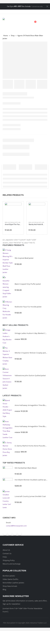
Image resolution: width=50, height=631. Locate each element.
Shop (13, 35)
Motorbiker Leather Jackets (13, 582)
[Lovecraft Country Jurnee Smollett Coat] (8, 499)
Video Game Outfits (10, 579)
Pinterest (15, 533)
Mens (20, 222)
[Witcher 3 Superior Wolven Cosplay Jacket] (8, 356)
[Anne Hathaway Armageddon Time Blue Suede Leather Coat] (8, 429)
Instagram (20, 533)
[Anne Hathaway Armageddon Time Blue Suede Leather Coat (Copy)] (8, 408)
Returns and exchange (11, 564)
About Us (6, 550)
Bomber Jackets (9, 576)
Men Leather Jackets (11, 222)
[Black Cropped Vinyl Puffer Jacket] (8, 287)
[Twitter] (23, 12)
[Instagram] (32, 12)
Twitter (10, 533)
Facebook (5, 533)
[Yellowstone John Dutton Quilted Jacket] (8, 378)
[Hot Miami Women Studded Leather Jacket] (8, 483)
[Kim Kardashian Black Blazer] (8, 471)
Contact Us (7, 553)
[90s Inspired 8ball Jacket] (8, 261)
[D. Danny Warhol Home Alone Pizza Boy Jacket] (8, 449)
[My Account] (27, 23)
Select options (17, 207)
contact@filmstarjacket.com (16, 526)
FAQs (5, 557)
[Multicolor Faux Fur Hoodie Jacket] (8, 309)
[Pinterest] (27, 12)
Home (5, 35)
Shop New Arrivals (10, 586)
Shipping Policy (9, 560)
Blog (4, 589)
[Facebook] (18, 12)
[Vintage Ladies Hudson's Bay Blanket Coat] (8, 336)
